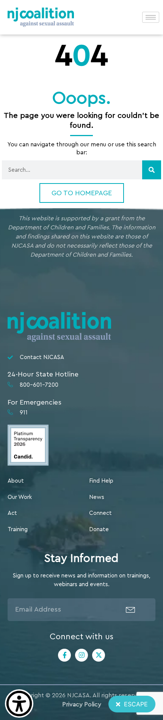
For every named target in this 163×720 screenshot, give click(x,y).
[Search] (151, 169)
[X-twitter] (98, 655)
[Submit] (130, 609)
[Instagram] (81, 655)
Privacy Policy (81, 704)
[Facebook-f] (64, 655)
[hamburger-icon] (150, 17)
